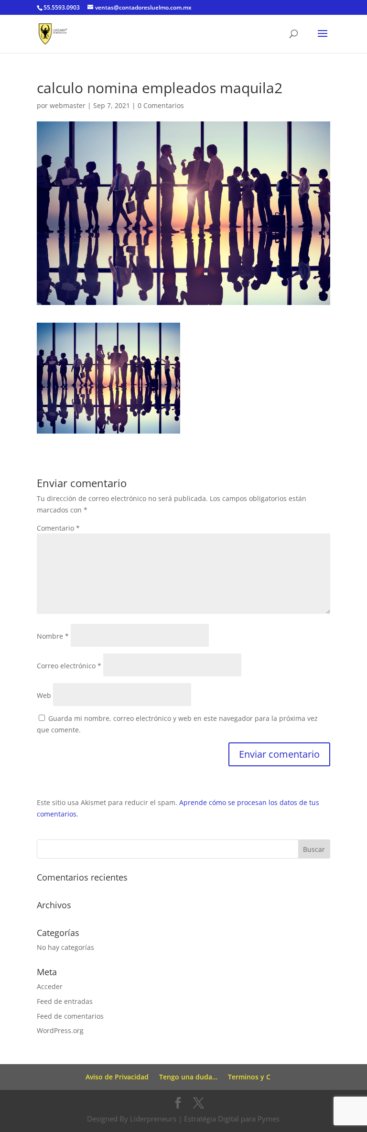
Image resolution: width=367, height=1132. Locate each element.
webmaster (68, 105)
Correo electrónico (69, 665)
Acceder (50, 986)
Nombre (53, 636)
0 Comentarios (161, 105)
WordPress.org (60, 1030)
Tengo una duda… (188, 1076)
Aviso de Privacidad (117, 1076)
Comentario (58, 528)
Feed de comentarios (70, 1016)
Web (44, 695)
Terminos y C (249, 1076)
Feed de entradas (65, 1001)
